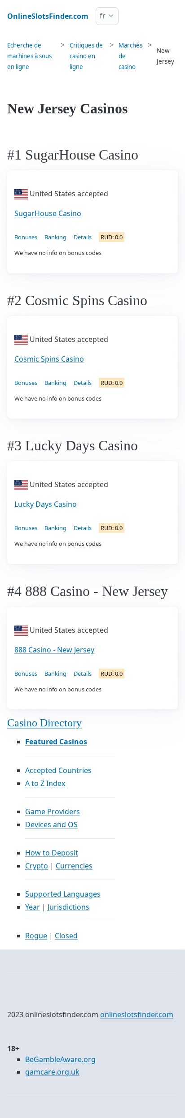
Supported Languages (63, 894)
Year (32, 907)
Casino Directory (44, 723)
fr (103, 16)
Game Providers (52, 811)
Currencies (74, 866)
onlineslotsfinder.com (136, 1014)
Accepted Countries (58, 770)
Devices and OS (51, 824)
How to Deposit (51, 853)
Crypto (36, 866)
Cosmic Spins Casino (49, 359)
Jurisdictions (68, 907)
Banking (55, 237)
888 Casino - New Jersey (54, 650)
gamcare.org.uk (52, 1072)
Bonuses (25, 237)
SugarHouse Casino (47, 213)
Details (83, 237)
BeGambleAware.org (60, 1059)
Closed (66, 936)
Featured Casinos (56, 742)
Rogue (36, 936)
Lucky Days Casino (45, 504)
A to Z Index (45, 783)
